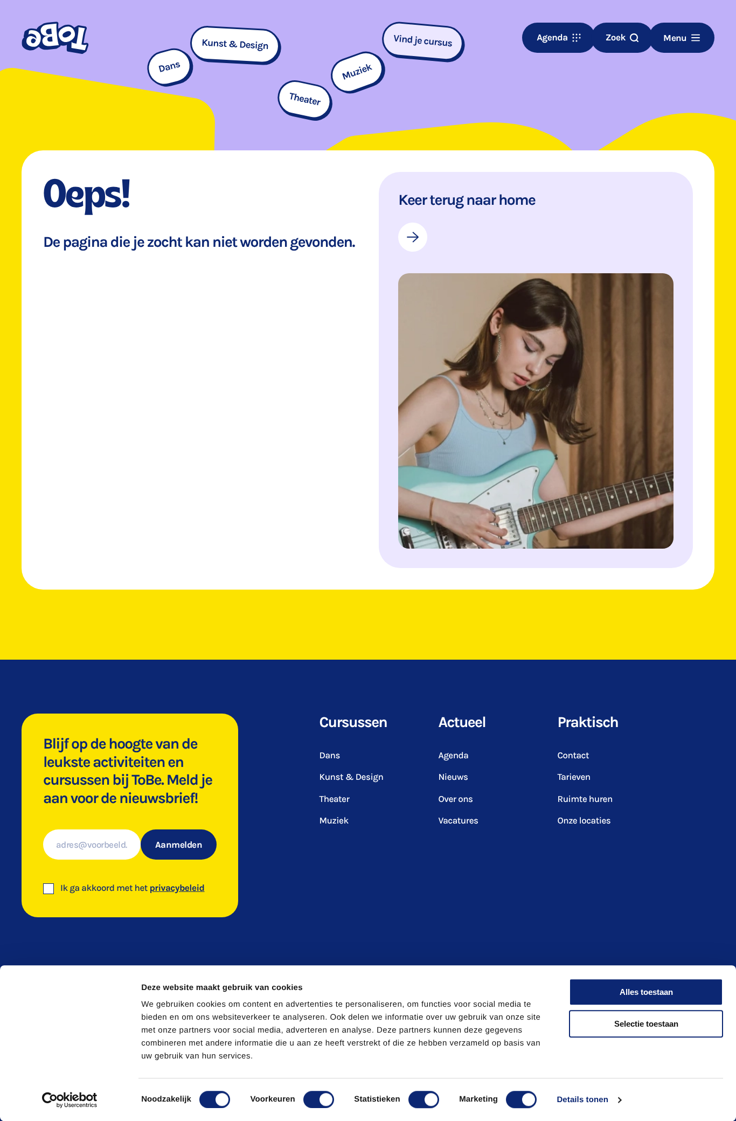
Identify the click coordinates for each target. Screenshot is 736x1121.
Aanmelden (178, 844)
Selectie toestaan (646, 1023)
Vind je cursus (423, 40)
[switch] (318, 1099)
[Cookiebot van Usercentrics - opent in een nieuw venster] (70, 1100)
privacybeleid (177, 888)
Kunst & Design (352, 777)
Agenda (454, 755)
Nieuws (453, 777)
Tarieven (574, 777)
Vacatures (458, 820)
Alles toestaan (646, 992)
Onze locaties (584, 820)
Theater (335, 799)
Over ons (456, 799)
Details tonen (582, 1099)
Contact (573, 755)
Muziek (334, 820)
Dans (330, 755)
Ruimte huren (585, 799)
